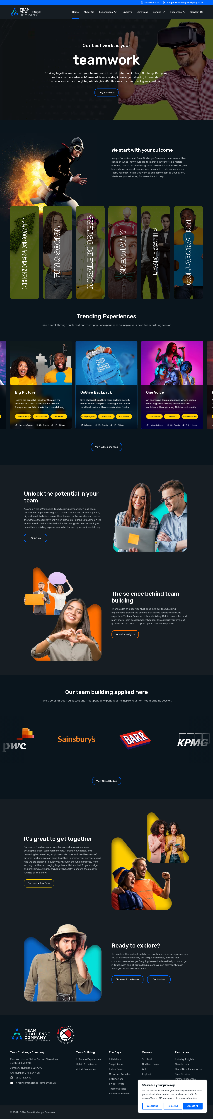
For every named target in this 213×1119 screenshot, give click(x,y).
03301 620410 (152, 2)
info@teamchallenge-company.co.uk (185, 2)
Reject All (173, 1106)
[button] (24, 252)
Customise (152, 1106)
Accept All (192, 1106)
